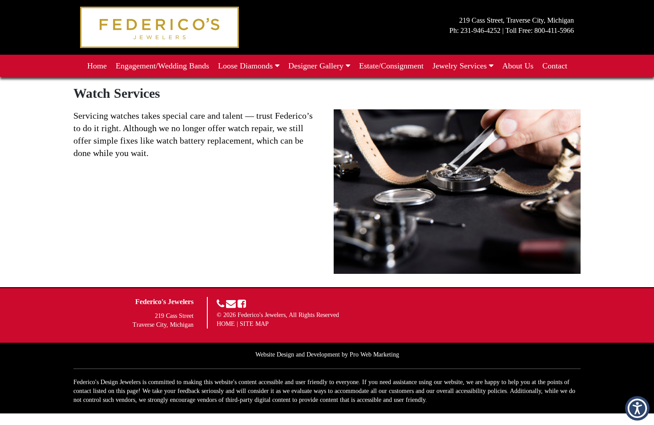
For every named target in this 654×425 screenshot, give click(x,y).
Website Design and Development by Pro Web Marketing (327, 354)
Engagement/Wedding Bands (162, 65)
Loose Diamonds (246, 65)
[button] (637, 408)
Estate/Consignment (391, 65)
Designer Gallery (317, 65)
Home (97, 65)
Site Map (254, 324)
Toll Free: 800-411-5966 (539, 30)
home (226, 324)
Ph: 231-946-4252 (475, 30)
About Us (517, 65)
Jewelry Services (460, 65)
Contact (554, 65)
